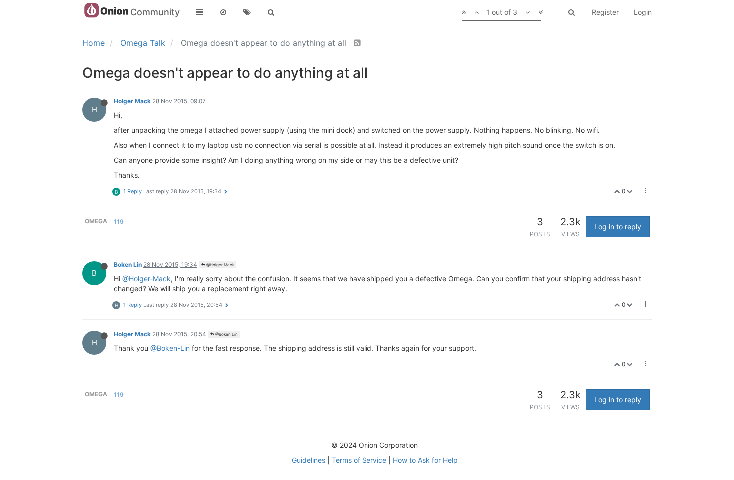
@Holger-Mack (146, 278)
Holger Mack (132, 101)
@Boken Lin (226, 334)
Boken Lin (128, 264)
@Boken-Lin (170, 348)
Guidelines (308, 460)
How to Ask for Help (425, 460)
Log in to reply (617, 226)
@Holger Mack (219, 264)
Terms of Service (359, 460)
